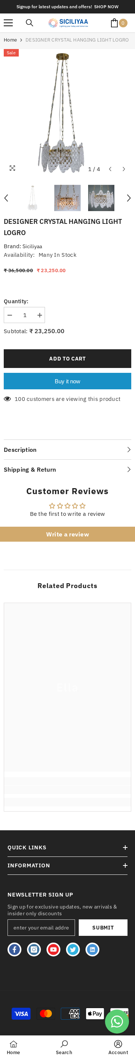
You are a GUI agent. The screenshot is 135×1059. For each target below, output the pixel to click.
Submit (103, 927)
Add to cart (67, 358)
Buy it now (67, 381)
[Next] (123, 169)
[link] (67, 790)
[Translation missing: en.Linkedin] (92, 949)
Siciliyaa (32, 246)
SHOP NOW (106, 6)
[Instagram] (34, 949)
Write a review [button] (67, 534)
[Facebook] (14, 949)
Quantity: (16, 301)
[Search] (29, 22)
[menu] (8, 22)
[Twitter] (73, 949)
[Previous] (110, 169)
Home (10, 40)
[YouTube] (53, 949)
